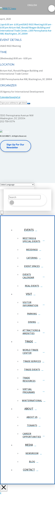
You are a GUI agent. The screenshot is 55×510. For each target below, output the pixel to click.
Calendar (4, 97)
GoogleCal (14, 97)
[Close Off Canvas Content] (3, 488)
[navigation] (34, 5)
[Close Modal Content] (2, 212)
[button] (30, 11)
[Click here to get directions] (28, 103)
